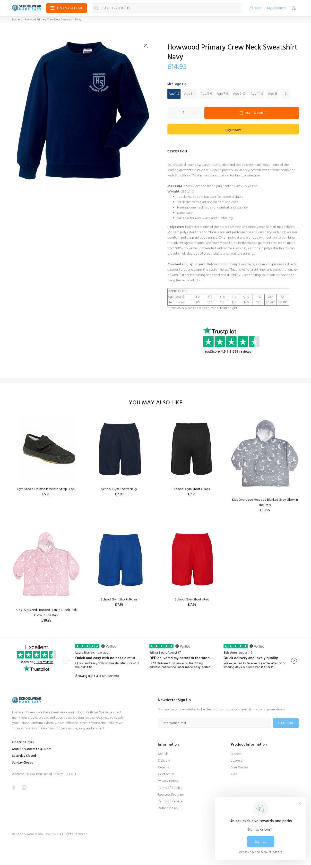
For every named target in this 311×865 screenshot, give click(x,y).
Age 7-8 (222, 94)
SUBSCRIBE (286, 723)
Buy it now (233, 130)
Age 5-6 (206, 94)
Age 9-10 (239, 94)
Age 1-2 (174, 94)
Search (163, 754)
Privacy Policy (168, 781)
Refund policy (168, 808)
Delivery (164, 761)
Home (16, 19)
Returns (163, 767)
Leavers (236, 761)
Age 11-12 (257, 94)
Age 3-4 (190, 94)
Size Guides (239, 767)
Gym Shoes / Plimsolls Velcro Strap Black (46, 489)
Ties (234, 774)
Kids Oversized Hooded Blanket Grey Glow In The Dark (265, 502)
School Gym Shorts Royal (119, 599)
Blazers (236, 754)
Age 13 (272, 94)
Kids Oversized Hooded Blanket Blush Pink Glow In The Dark (46, 612)
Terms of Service (170, 788)
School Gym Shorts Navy (119, 489)
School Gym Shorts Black (192, 489)
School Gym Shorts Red (192, 599)
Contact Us (166, 774)
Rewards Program (171, 795)
